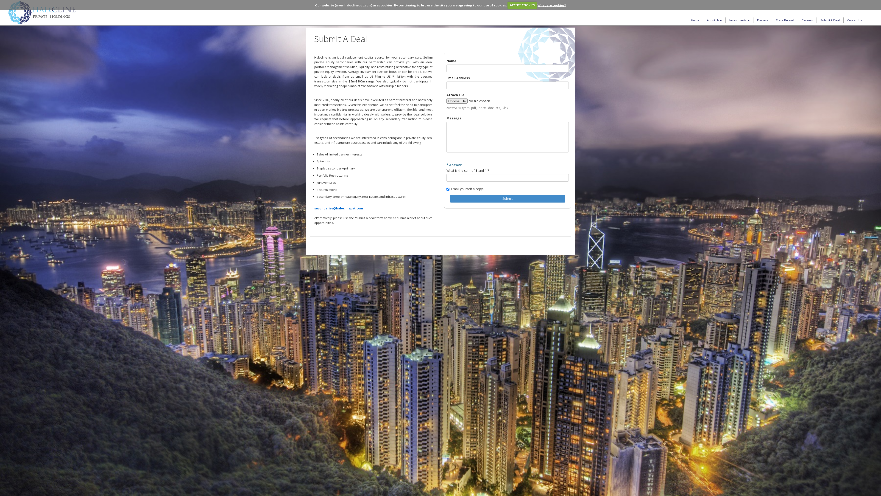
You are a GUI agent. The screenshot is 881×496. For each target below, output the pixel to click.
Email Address (458, 78)
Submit (507, 198)
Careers (807, 20)
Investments (738, 20)
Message (454, 118)
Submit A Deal (830, 20)
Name (451, 61)
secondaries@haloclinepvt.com (338, 208)
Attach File (455, 95)
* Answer (454, 165)
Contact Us (854, 20)
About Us (713, 20)
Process (762, 20)
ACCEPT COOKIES (522, 5)
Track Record (785, 20)
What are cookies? (552, 5)
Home (695, 20)
